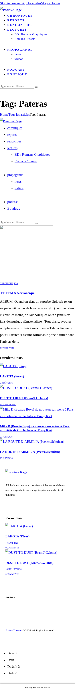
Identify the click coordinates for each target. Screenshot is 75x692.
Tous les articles (19, 114)
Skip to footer (50, 3)
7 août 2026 (6, 383)
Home (4, 114)
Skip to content (10, 3)
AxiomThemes (13, 630)
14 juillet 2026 (8, 404)
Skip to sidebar (31, 3)
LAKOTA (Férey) (12, 376)
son (16, 283)
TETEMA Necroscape (17, 293)
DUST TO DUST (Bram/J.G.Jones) (24, 398)
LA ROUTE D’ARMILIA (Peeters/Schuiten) (30, 452)
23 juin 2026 (6, 437)
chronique (6, 283)
